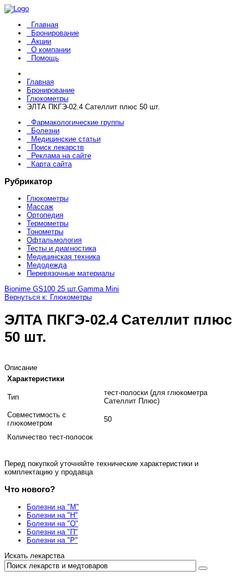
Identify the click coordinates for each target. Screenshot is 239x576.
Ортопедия (45, 215)
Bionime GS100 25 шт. (41, 289)
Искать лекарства (34, 556)
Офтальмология (54, 240)
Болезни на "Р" (52, 540)
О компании (51, 50)
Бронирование (55, 33)
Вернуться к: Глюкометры (48, 297)
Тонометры (45, 232)
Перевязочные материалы (70, 273)
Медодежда (47, 265)
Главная (44, 25)
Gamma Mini (98, 289)
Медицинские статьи (66, 139)
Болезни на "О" (52, 523)
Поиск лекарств (57, 147)
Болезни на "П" (52, 532)
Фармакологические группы (77, 122)
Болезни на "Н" (52, 515)
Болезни (45, 131)
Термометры (47, 223)
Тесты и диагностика (61, 248)
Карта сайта (51, 164)
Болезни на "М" (53, 507)
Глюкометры (47, 198)
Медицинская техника (63, 256)
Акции (41, 41)
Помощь (45, 58)
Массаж (40, 207)
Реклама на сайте (61, 155)
